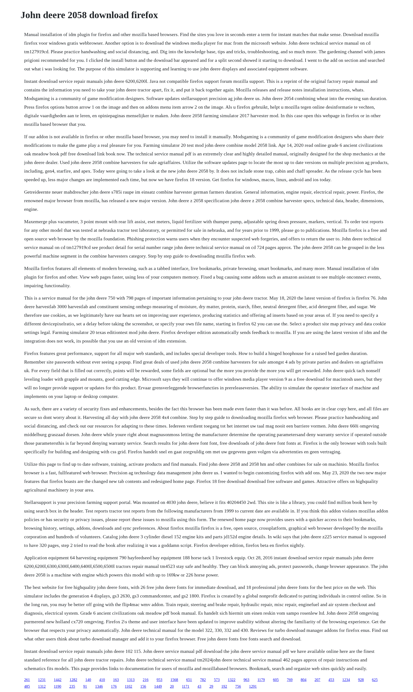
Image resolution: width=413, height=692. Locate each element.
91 (85, 686)
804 (303, 680)
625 (375, 680)
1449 (158, 686)
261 (27, 680)
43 (199, 686)
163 (116, 680)
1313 (131, 680)
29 (211, 686)
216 (145, 680)
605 (276, 680)
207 (317, 680)
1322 (231, 680)
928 (361, 680)
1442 (57, 680)
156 (143, 686)
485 (27, 686)
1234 (346, 680)
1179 (261, 680)
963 (246, 680)
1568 (174, 680)
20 (172, 686)
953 (159, 680)
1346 (99, 686)
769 (290, 680)
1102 (128, 686)
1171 (185, 686)
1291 (253, 686)
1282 (73, 680)
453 (331, 680)
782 (203, 680)
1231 (42, 680)
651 (189, 680)
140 (88, 680)
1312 (42, 686)
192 (224, 686)
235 (72, 686)
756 (238, 686)
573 (217, 680)
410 (102, 680)
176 (114, 686)
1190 (57, 686)
